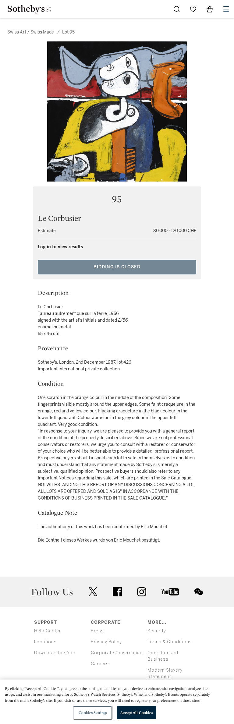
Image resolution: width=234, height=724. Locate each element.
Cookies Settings (93, 712)
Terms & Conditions (169, 642)
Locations (45, 642)
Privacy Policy (106, 642)
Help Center (47, 631)
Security (156, 631)
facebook (117, 591)
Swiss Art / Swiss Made (31, 32)
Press (97, 631)
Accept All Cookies (136, 712)
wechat (198, 592)
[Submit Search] (177, 9)
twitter (93, 591)
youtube (170, 591)
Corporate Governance (117, 652)
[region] (117, 702)
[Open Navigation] (226, 9)
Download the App (55, 652)
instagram (141, 591)
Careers (100, 663)
